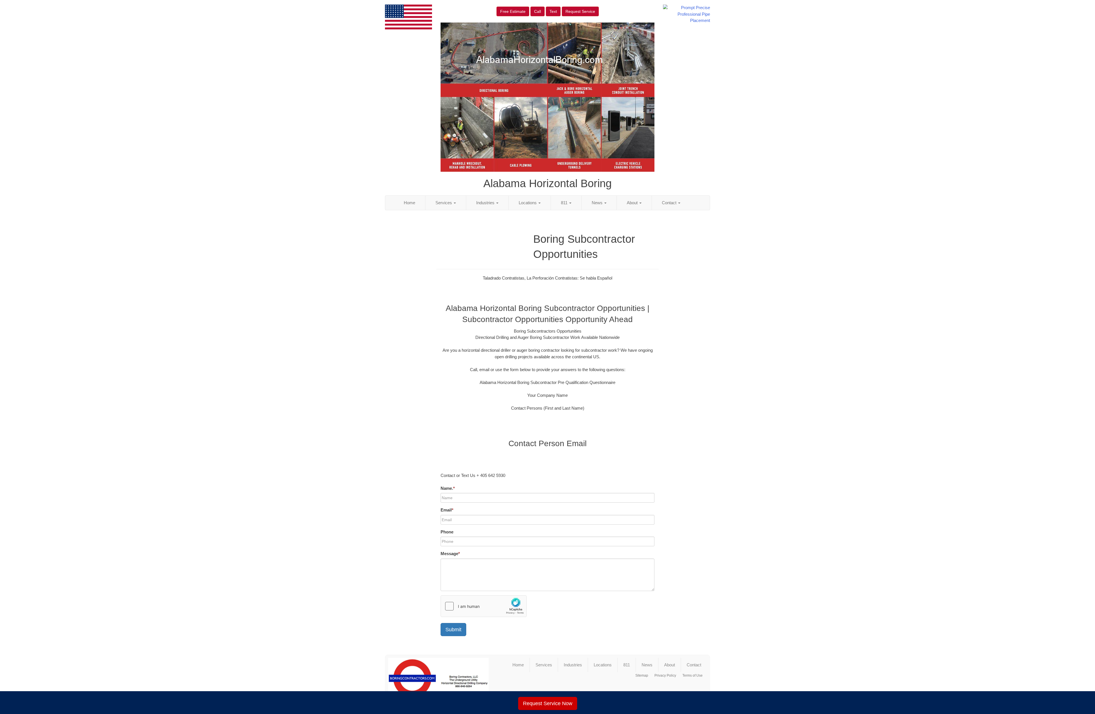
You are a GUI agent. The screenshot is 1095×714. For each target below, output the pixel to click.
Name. (448, 488)
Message (450, 553)
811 (565, 202)
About (633, 202)
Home (409, 202)
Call (537, 11)
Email (447, 509)
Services (444, 202)
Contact (670, 202)
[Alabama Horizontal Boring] (438, 681)
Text (553, 11)
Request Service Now (547, 703)
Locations (528, 202)
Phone (447, 531)
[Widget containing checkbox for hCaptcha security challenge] (484, 606)
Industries (486, 202)
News (598, 202)
